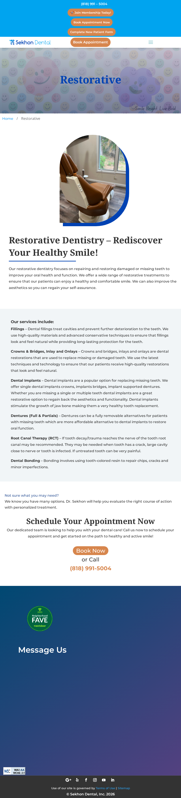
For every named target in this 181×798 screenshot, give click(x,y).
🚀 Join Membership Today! (90, 12)
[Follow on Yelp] (77, 779)
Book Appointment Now (92, 22)
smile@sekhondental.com (51, 746)
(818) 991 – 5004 (94, 4)
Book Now (90, 550)
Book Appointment (90, 42)
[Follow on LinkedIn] (112, 779)
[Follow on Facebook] (86, 779)
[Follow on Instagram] (94, 779)
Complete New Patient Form (91, 32)
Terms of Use (105, 788)
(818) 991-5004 (41, 768)
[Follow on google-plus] (68, 779)
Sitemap (124, 788)
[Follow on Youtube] (103, 779)
